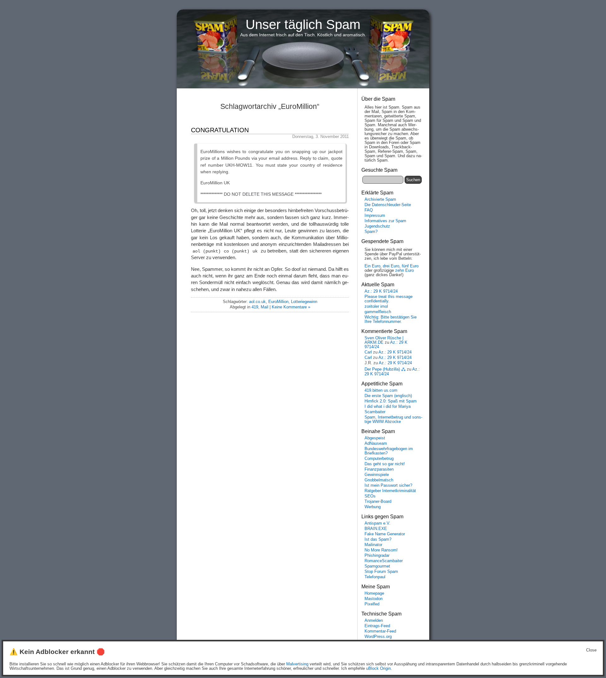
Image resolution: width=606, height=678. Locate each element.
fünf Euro (410, 266)
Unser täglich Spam (303, 24)
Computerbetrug (379, 458)
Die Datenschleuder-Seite (388, 205)
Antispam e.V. (377, 523)
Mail (264, 307)
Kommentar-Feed (380, 631)
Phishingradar (377, 555)
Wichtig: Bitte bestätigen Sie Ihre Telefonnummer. (391, 319)
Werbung (373, 507)
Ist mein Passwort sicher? (388, 485)
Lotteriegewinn (304, 301)
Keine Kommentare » (291, 307)
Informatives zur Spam (385, 221)
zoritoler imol (376, 306)
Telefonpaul (375, 577)
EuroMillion (278, 301)
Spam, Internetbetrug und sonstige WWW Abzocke (393, 419)
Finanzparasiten (379, 469)
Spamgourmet (377, 566)
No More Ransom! (381, 550)
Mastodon (374, 599)
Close (591, 650)
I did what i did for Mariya (388, 406)
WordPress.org (378, 636)
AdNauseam (376, 443)
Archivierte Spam (380, 199)
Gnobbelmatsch (379, 480)
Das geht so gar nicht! (385, 464)
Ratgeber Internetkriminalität (390, 491)
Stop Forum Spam (381, 571)
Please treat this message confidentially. (389, 298)
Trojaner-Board (378, 501)
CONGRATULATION (220, 130)
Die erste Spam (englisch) (388, 396)
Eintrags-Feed (377, 626)
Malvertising (297, 664)
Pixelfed (372, 604)
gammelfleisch (378, 312)
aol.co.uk (257, 301)
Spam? (371, 231)
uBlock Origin (378, 668)
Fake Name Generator (385, 534)
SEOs (370, 496)
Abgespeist (375, 438)
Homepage (374, 593)
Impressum (375, 215)
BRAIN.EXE (376, 528)
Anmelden (374, 620)
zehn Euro (404, 270)
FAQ (369, 210)
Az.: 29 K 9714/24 (381, 291)
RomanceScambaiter (384, 561)
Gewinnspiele (377, 475)
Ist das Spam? (378, 539)
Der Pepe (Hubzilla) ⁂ (385, 369)
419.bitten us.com (381, 390)
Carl (368, 352)
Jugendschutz (377, 226)
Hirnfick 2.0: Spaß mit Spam (391, 401)
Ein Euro (372, 266)
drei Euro (391, 266)
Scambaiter (375, 412)
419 (255, 307)
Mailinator (373, 545)
